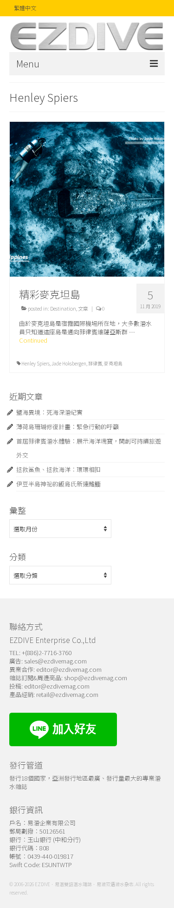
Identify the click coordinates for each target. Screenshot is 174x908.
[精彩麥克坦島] (87, 198)
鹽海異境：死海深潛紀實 (49, 412)
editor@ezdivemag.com (69, 669)
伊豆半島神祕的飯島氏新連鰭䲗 (58, 483)
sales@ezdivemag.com (55, 660)
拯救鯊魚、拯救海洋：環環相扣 (58, 469)
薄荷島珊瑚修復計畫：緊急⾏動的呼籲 (67, 426)
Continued (33, 340)
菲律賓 (95, 363)
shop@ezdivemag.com (95, 677)
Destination (63, 308)
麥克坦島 (113, 363)
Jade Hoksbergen (69, 363)
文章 (83, 308)
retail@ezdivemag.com (67, 694)
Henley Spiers (35, 363)
